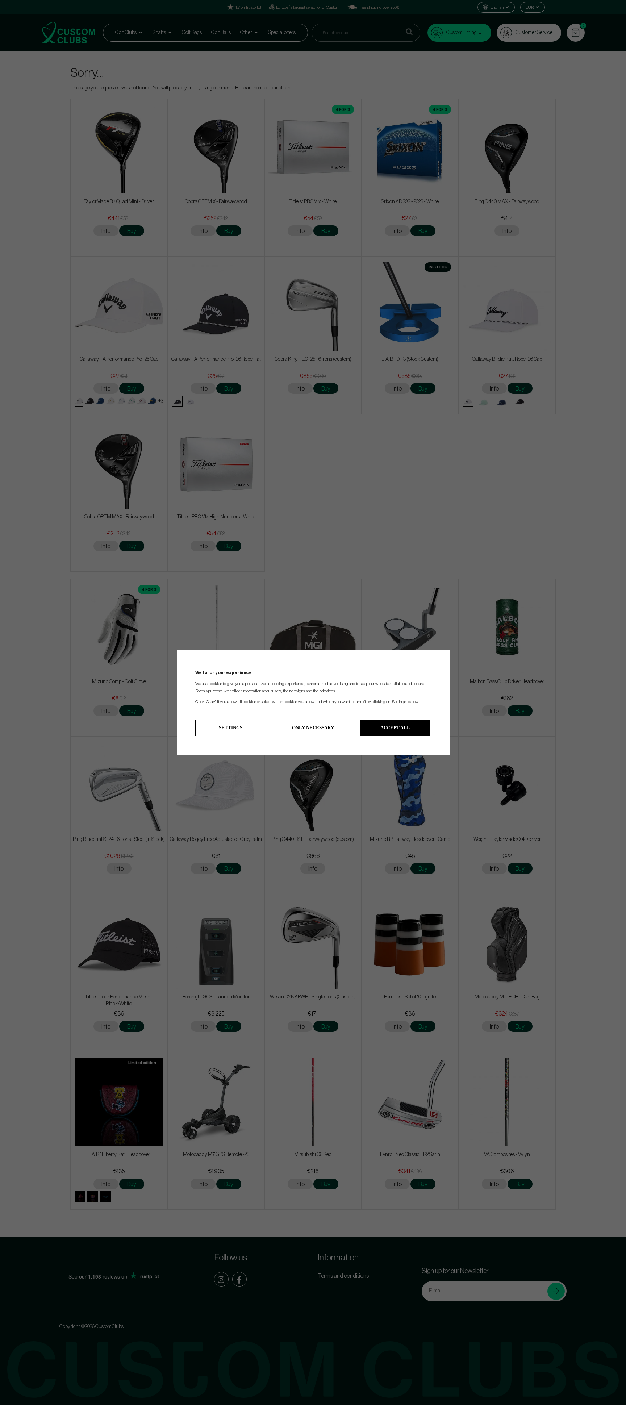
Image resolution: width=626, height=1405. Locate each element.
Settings (230, 727)
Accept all (395, 727)
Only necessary (313, 727)
